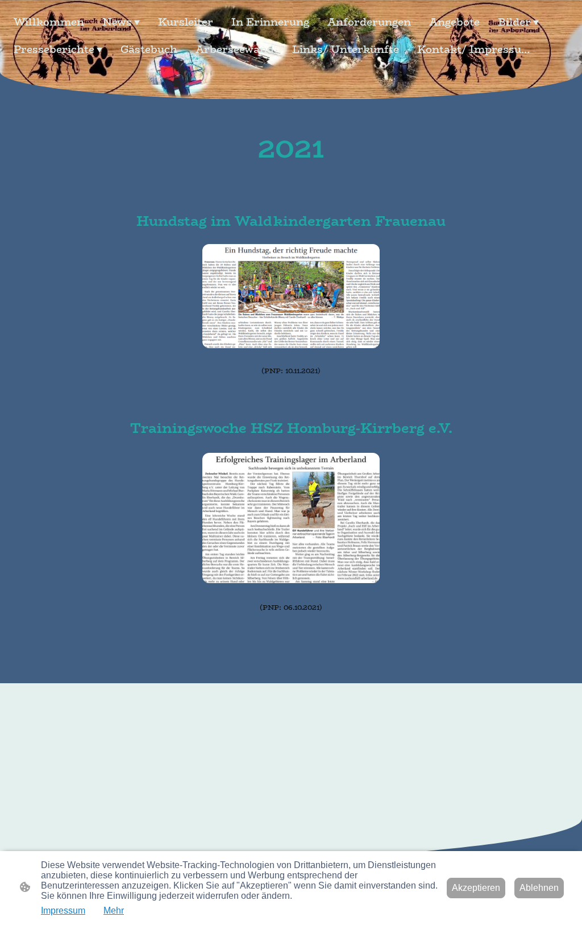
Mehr (113, 910)
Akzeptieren (476, 888)
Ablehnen (539, 888)
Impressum (63, 910)
